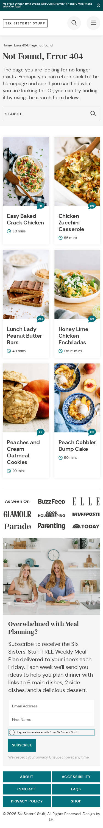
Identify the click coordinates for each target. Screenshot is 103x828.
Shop (76, 801)
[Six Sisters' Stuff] (25, 23)
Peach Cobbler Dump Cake (77, 445)
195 (92, 319)
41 (40, 205)
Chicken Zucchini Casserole (71, 222)
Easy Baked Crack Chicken (25, 219)
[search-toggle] (74, 23)
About (27, 776)
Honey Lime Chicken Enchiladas (73, 336)
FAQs (76, 789)
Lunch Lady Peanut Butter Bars (24, 336)
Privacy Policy (27, 801)
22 (40, 432)
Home (7, 45)
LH (51, 819)
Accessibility (76, 776)
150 (92, 432)
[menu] (93, 23)
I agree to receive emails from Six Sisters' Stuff (47, 732)
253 (40, 319)
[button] (51, 732)
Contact (26, 789)
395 (92, 205)
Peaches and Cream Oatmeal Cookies (23, 452)
